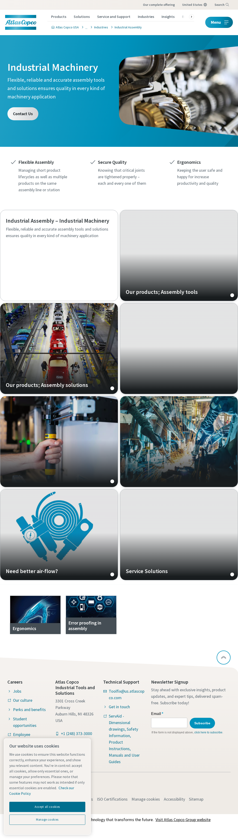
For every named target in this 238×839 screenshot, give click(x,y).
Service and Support (113, 16)
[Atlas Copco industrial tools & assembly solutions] (85, 27)
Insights (168, 16)
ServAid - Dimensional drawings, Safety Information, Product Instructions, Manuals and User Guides (124, 738)
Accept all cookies (47, 807)
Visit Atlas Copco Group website (183, 819)
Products (58, 16)
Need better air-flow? (59, 534)
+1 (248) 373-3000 (76, 733)
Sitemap (196, 799)
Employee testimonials (24, 738)
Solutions (82, 16)
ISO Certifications (112, 799)
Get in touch (119, 706)
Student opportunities (24, 722)
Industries (146, 16)
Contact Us (23, 113)
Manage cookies (146, 799)
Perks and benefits (29, 709)
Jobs (17, 691)
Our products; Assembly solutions (59, 348)
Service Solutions (179, 534)
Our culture (22, 700)
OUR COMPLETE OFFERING (159, 5)
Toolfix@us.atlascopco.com (126, 694)
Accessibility (174, 799)
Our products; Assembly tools (179, 255)
